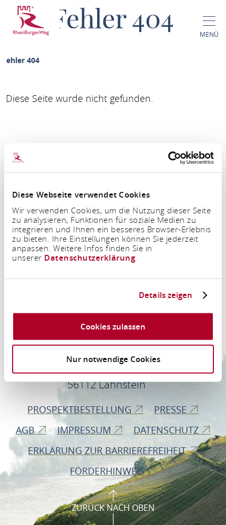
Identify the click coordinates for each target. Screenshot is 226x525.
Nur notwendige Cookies (113, 359)
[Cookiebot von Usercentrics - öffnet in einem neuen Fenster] (168, 157)
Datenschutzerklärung (89, 257)
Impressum (85, 430)
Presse (171, 409)
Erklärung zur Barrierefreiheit (108, 450)
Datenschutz (167, 430)
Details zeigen (165, 295)
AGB (26, 430)
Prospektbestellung (80, 409)
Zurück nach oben (113, 507)
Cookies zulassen (113, 326)
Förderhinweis (108, 471)
